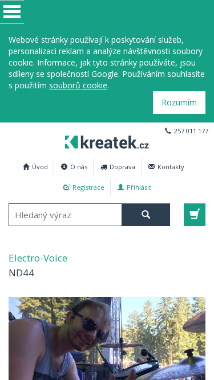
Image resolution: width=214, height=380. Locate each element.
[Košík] (194, 214)
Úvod (40, 166)
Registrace (88, 187)
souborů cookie (78, 85)
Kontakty (171, 166)
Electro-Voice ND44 (107, 140)
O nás (78, 166)
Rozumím (179, 102)
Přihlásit (139, 187)
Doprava (122, 166)
